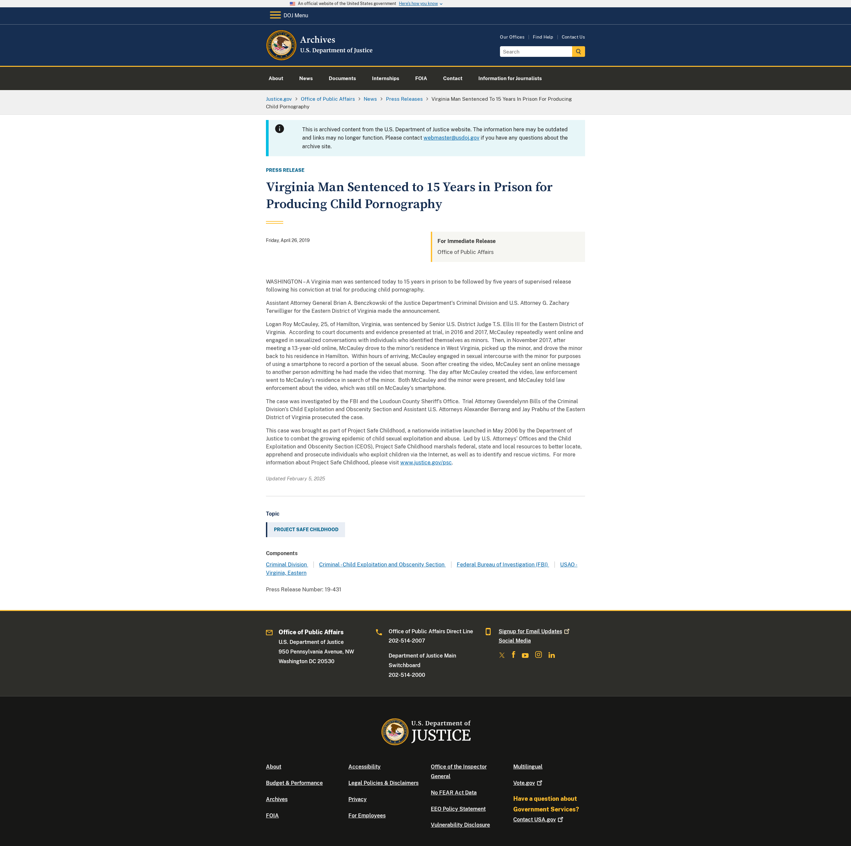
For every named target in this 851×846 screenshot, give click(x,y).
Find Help (543, 37)
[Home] (320, 58)
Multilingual (528, 767)
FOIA (272, 815)
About (273, 767)
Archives (277, 799)
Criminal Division (287, 564)
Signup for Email (530, 631)
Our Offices (512, 37)
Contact (534, 819)
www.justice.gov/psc (426, 462)
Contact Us (573, 37)
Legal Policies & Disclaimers (383, 783)
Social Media (515, 641)
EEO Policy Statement (458, 809)
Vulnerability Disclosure (460, 825)
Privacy (357, 799)
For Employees (367, 815)
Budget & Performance (294, 783)
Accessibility (364, 767)
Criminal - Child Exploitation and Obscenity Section (382, 564)
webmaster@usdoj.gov (451, 138)
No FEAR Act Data (454, 792)
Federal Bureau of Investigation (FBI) (503, 564)
